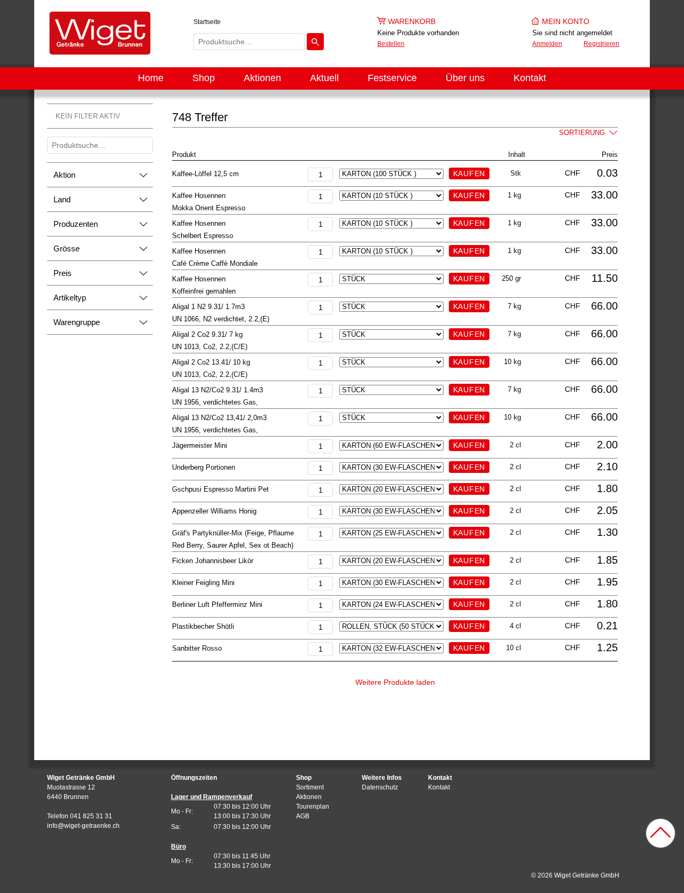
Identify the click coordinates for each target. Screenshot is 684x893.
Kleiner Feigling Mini (203, 583)
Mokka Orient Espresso (208, 208)
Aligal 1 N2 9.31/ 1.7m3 (208, 307)
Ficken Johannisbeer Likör (212, 561)
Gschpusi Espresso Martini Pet (220, 489)
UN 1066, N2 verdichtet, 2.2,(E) (220, 319)
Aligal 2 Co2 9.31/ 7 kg (207, 334)
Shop (203, 78)
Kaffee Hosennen (199, 196)
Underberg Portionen (203, 467)
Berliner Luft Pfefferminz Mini (217, 604)
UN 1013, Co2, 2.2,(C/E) (209, 347)
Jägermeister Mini (199, 445)
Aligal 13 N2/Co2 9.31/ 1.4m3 (217, 390)
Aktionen (262, 78)
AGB (302, 816)
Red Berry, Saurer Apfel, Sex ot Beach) (232, 545)
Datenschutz (380, 787)
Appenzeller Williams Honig (214, 511)
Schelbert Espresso (202, 236)
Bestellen (391, 44)
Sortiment (310, 787)
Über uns (465, 78)
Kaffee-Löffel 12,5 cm (205, 174)
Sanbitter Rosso (197, 648)
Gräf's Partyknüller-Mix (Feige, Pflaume (233, 533)
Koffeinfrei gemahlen (204, 291)
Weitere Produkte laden (395, 682)
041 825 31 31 (91, 816)
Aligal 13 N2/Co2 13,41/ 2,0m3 (219, 418)
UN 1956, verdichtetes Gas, (215, 402)
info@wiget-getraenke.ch (83, 825)
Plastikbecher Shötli (203, 626)
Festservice (392, 78)
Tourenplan (312, 806)
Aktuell (324, 78)
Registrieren (601, 44)
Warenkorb (412, 21)
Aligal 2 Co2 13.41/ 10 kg (211, 362)
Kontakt (530, 78)
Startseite (207, 22)
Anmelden (547, 44)
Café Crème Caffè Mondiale (215, 263)
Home (151, 78)
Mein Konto (565, 21)
